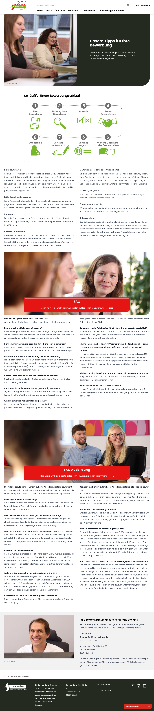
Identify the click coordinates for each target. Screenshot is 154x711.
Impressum (105, 684)
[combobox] (83, 5)
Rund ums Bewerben (47, 15)
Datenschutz (105, 690)
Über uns (59, 10)
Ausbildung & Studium (111, 10)
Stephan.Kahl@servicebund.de (94, 637)
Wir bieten (73, 10)
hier (103, 322)
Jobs (47, 10)
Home (40, 10)
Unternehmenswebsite (142, 5)
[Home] (5, 676)
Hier (81, 354)
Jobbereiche (89, 10)
